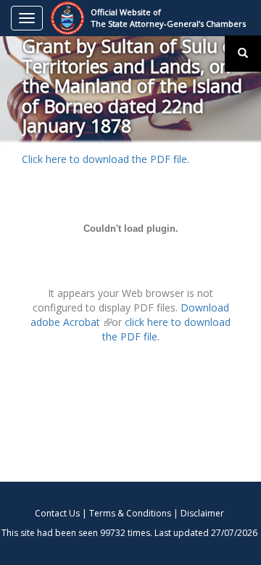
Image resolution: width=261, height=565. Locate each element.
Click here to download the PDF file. (105, 159)
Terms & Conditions (130, 513)
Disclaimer (202, 513)
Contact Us (57, 513)
